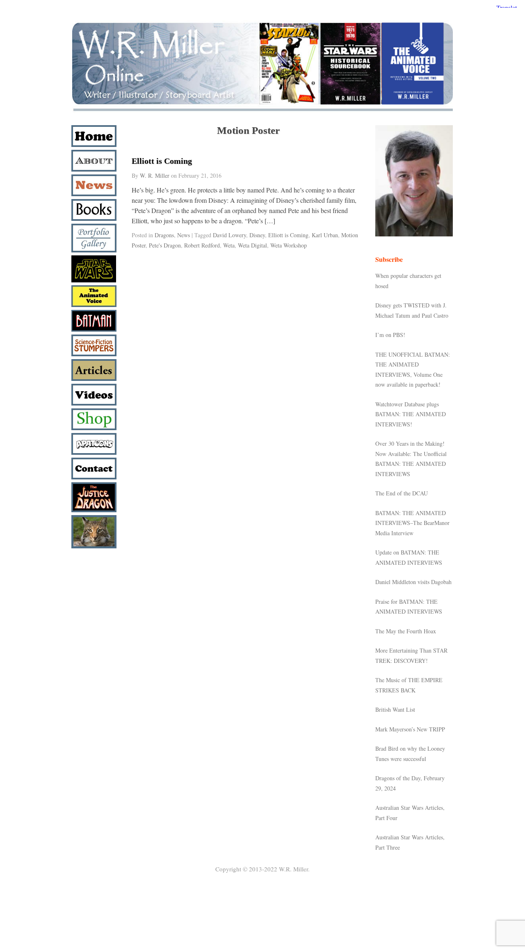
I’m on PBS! (390, 335)
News (183, 235)
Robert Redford (202, 245)
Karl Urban (325, 235)
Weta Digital (252, 245)
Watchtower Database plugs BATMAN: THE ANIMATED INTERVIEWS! (410, 414)
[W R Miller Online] (262, 111)
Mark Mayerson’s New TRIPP (410, 729)
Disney (257, 235)
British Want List (395, 709)
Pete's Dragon (165, 245)
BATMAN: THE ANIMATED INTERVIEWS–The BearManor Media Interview (412, 523)
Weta (229, 245)
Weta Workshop (288, 245)
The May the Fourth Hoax (405, 631)
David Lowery (229, 235)
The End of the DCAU (401, 493)
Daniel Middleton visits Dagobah (413, 582)
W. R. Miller (154, 175)
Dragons (164, 235)
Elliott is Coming (162, 160)
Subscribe (389, 259)
